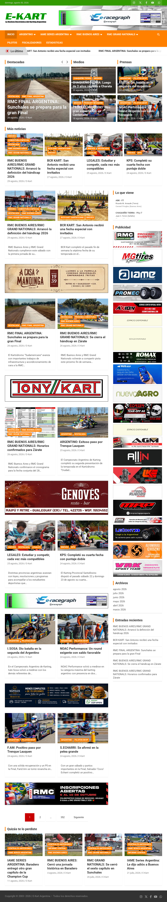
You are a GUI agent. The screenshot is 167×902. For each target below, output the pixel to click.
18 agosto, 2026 (81, 118)
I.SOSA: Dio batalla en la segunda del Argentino (136, 84)
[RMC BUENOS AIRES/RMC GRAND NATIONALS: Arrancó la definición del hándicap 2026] (30, 206)
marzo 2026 (119, 609)
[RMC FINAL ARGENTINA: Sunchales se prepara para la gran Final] (30, 314)
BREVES (12, 136)
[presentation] (62, 62)
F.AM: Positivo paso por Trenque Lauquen (24, 750)
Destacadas (15, 62)
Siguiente (79, 817)
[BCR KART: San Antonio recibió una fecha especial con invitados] (82, 206)
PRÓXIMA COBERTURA (32, 92)
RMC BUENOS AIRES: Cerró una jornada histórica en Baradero (62, 864)
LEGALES (92, 153)
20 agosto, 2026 (81, 90)
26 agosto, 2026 (15, 117)
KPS (139, 153)
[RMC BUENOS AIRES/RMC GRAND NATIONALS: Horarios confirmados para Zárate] (30, 422)
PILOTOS (12, 42)
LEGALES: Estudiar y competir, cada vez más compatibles (103, 164)
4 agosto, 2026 (54, 873)
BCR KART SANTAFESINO (59, 148)
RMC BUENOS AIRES (87, 34)
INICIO (10, 34)
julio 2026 (118, 593)
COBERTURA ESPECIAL (18, 140)
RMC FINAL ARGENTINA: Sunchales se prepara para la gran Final (89, 51)
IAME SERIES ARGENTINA (54, 34)
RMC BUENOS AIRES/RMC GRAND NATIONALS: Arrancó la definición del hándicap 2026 (23, 169)
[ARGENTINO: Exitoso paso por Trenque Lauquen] (82, 422)
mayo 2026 (119, 601)
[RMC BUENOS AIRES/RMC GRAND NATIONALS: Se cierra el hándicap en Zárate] (82, 314)
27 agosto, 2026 (55, 177)
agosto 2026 (120, 589)
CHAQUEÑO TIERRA (82, 78)
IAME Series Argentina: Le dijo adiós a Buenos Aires (143, 864)
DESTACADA (13, 92)
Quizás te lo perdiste (22, 829)
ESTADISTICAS (54, 42)
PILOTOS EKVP (140, 78)
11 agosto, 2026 (15, 881)
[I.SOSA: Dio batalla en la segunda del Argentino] (30, 629)
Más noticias (16, 129)
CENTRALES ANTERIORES (19, 848)
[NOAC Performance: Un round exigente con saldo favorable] (82, 629)
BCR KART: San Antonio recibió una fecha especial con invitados (61, 166)
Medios (78, 62)
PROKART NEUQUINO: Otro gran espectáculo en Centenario (91, 111)
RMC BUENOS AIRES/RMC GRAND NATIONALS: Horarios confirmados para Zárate (28, 446)
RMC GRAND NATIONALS (121, 34)
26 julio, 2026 (93, 877)
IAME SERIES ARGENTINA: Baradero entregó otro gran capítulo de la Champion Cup (23, 868)
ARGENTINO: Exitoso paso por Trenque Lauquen (81, 444)
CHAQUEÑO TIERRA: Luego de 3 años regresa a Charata (92, 84)
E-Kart (29, 117)
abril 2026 (118, 605)
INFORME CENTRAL (57, 848)
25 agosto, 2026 (95, 173)
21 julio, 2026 (133, 873)
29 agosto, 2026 (15, 181)
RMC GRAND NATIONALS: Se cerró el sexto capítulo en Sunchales (102, 866)
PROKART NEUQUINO (93, 103)
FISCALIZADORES (31, 42)
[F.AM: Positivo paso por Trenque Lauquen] (30, 728)
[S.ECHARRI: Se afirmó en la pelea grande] (82, 728)
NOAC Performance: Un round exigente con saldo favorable (137, 111)
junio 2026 (118, 597)
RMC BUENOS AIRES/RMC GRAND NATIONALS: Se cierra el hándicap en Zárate (35, 107)
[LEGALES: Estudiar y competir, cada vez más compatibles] (30, 535)
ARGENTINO (26, 34)
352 (63, 817)
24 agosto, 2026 (127, 90)
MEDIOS (97, 78)
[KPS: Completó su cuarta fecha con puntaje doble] (82, 535)
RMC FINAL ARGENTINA (33, 325)
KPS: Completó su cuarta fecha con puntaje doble (139, 164)
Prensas (126, 62)
